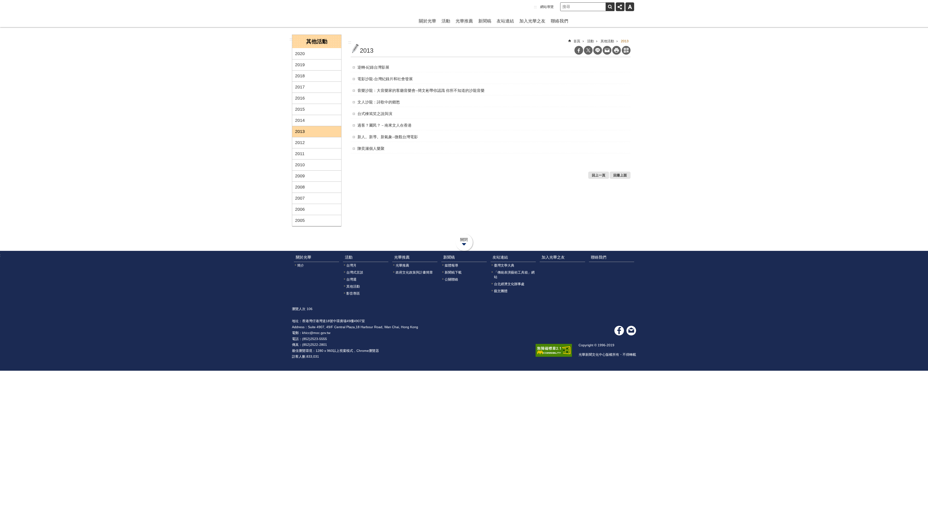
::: (535, 7)
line (597, 50)
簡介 (300, 265)
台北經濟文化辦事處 (509, 284)
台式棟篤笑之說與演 (374, 114)
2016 (300, 98)
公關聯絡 (451, 279)
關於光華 (427, 21)
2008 (300, 187)
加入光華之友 (532, 21)
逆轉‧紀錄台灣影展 (373, 67)
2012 (300, 142)
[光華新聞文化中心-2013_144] (631, 330)
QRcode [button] (626, 50)
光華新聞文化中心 (323, 13)
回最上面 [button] (620, 175)
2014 (300, 120)
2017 (300, 87)
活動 (446, 21)
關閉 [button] (464, 240)
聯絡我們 (559, 21)
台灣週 (351, 279)
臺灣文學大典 (504, 265)
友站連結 (505, 21)
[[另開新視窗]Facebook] (619, 330)
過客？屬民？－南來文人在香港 (384, 125)
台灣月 (351, 265)
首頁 (576, 41)
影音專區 (353, 293)
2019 (300, 64)
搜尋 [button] (610, 6)
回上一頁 (598, 175)
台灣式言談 (354, 272)
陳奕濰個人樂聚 (370, 148)
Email (607, 50)
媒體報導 (451, 265)
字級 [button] (629, 6)
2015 (300, 109)
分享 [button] (620, 6)
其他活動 (607, 41)
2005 (300, 220)
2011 (299, 153)
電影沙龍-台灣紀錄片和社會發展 (385, 79)
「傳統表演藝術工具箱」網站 (514, 274)
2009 (300, 176)
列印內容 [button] (616, 50)
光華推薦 (464, 21)
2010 (300, 164)
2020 (300, 53)
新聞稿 (484, 21)
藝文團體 (501, 291)
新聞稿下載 (453, 272)
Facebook (578, 50)
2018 (300, 75)
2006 (300, 209)
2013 (300, 131)
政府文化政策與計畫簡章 (414, 272)
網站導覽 (547, 7)
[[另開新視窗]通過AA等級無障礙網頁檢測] (554, 350)
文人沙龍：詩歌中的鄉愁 (378, 102)
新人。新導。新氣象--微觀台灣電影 (387, 137)
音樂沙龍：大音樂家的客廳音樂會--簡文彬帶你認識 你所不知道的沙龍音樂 (421, 90)
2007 (300, 198)
